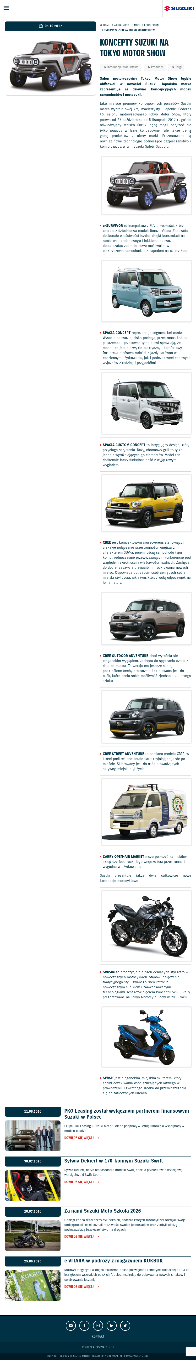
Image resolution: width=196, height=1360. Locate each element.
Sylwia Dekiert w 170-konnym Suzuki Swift (113, 1161)
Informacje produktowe (122, 67)
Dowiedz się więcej (79, 1138)
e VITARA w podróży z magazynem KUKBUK (113, 1261)
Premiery (157, 67)
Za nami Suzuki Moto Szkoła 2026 (102, 1211)
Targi (178, 67)
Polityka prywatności (98, 1347)
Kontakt (98, 1336)
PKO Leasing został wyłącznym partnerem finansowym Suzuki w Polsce (126, 1114)
